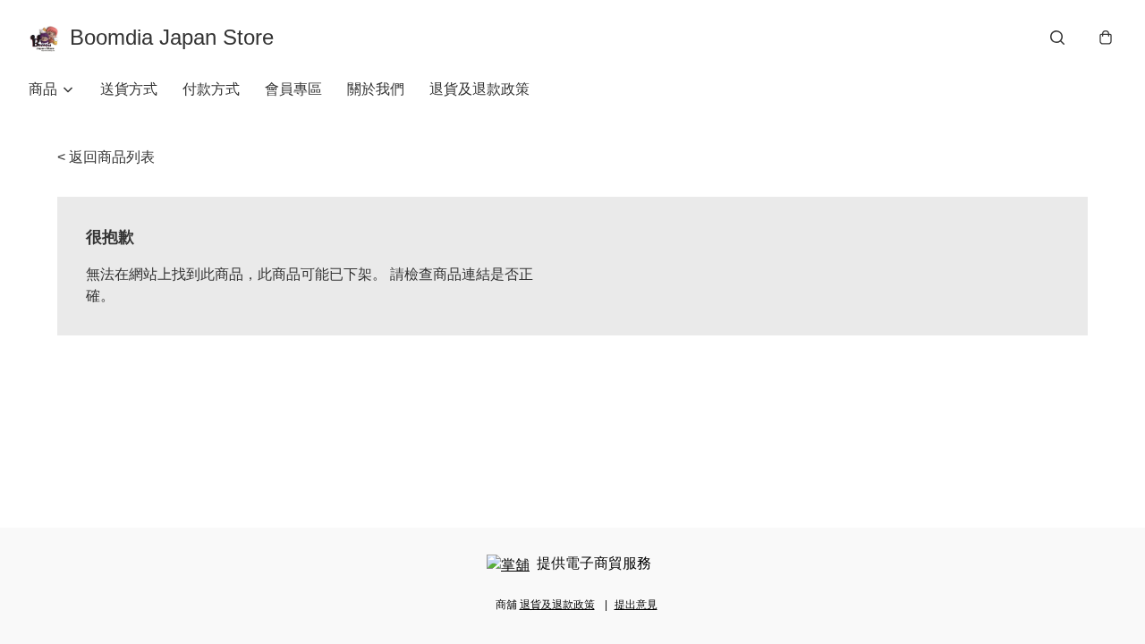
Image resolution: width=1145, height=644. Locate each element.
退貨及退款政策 (479, 89)
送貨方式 (128, 89)
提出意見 (636, 604)
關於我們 (375, 89)
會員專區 (293, 89)
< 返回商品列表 (106, 157)
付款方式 (211, 89)
